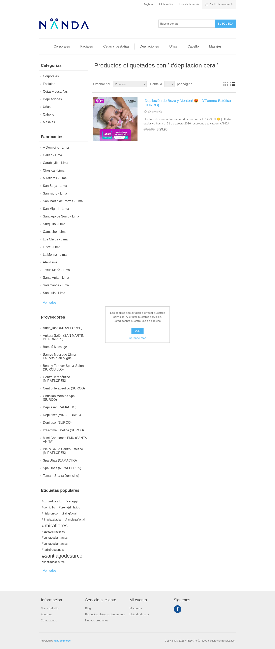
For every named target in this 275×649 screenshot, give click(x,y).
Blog (88, 608)
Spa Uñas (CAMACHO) (60, 460)
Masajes (215, 46)
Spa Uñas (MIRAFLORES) (62, 468)
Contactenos (49, 620)
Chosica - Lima (53, 170)
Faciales (86, 46)
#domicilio (48, 507)
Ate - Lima (50, 262)
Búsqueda (225, 23)
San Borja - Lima (55, 185)
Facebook (177, 609)
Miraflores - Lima (55, 178)
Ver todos (49, 302)
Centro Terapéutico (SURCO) (64, 388)
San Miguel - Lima (56, 208)
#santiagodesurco (62, 556)
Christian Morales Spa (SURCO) (59, 397)
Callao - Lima (52, 155)
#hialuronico (50, 513)
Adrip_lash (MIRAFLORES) (62, 328)
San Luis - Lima (54, 293)
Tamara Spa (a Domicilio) (61, 475)
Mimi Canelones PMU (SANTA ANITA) (65, 439)
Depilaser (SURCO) (57, 422)
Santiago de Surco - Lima (61, 216)
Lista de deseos (139, 614)
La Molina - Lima (55, 254)
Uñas (173, 46)
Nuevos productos (96, 620)
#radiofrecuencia (53, 549)
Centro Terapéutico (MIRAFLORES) (56, 378)
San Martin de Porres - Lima (63, 201)
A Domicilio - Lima (56, 147)
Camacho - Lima (54, 231)
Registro (148, 4)
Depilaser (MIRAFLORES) (62, 415)
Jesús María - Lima (56, 270)
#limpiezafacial (51, 519)
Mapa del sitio (50, 608)
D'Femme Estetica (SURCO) (63, 430)
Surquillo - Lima (54, 224)
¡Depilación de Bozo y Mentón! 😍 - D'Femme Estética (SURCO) (187, 103)
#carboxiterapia (52, 501)
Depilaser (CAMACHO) (59, 407)
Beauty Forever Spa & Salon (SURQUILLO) (63, 367)
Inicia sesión (166, 4)
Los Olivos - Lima (55, 239)
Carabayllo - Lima (55, 163)
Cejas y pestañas (116, 46)
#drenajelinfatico (69, 507)
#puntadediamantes (55, 537)
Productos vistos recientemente (105, 614)
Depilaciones (149, 46)
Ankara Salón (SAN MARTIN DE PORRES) (63, 337)
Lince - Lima (51, 247)
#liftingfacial (69, 513)
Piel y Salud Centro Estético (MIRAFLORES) (63, 450)
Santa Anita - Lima (56, 277)
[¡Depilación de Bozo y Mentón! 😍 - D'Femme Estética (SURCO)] (115, 119)
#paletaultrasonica (53, 531)
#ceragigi (72, 501)
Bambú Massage (55, 347)
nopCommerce (62, 640)
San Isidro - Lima (55, 193)
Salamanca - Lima (56, 285)
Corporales (62, 46)
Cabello (193, 46)
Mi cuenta (135, 608)
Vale (137, 331)
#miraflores (55, 525)
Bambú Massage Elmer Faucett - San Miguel (59, 356)
